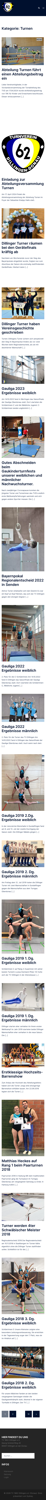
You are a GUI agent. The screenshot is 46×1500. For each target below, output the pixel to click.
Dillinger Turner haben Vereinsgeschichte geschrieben (21, 328)
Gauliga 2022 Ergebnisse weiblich (19, 668)
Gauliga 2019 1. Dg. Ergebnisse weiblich (19, 960)
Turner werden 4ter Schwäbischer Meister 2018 (21, 1229)
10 (28, 1414)
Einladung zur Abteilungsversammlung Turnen (23, 183)
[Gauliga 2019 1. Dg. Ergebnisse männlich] (23, 997)
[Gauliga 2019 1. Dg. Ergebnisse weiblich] (23, 926)
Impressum (8, 1471)
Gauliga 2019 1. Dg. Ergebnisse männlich (20, 1018)
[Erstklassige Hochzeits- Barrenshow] (23, 1055)
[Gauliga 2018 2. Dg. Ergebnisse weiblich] (23, 1362)
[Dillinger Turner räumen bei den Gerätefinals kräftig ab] (23, 223)
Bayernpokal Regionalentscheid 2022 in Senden (23, 580)
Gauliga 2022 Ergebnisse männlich (20, 728)
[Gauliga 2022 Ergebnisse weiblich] (23, 633)
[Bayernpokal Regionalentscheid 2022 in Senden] (23, 539)
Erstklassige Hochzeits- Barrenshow (22, 1074)
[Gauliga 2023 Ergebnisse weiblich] (23, 370)
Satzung (7, 1474)
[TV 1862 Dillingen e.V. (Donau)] (8, 8)
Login (6, 1477)
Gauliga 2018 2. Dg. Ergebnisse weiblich (19, 1385)
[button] (39, 8)
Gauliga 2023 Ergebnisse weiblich (19, 390)
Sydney (30, 1496)
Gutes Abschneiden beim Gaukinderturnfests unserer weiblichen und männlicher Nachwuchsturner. (22, 473)
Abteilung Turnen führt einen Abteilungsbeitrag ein (22, 74)
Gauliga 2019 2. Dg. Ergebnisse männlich (20, 874)
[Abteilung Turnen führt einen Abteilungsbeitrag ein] (23, 51)
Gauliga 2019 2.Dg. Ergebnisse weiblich (19, 817)
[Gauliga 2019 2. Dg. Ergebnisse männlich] (23, 853)
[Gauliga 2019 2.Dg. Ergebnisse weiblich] (23, 782)
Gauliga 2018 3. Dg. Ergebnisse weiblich (19, 1321)
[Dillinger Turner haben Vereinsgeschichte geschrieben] (23, 303)
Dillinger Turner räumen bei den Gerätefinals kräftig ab (22, 247)
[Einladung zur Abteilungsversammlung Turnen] (23, 153)
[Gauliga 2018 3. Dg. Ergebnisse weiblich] (23, 1286)
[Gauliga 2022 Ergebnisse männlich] (23, 708)
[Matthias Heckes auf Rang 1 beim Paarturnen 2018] (23, 1128)
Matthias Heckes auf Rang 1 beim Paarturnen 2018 (22, 1165)
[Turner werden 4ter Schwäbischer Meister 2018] (23, 1207)
